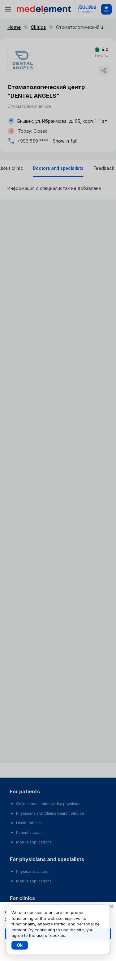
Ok (20, 945)
